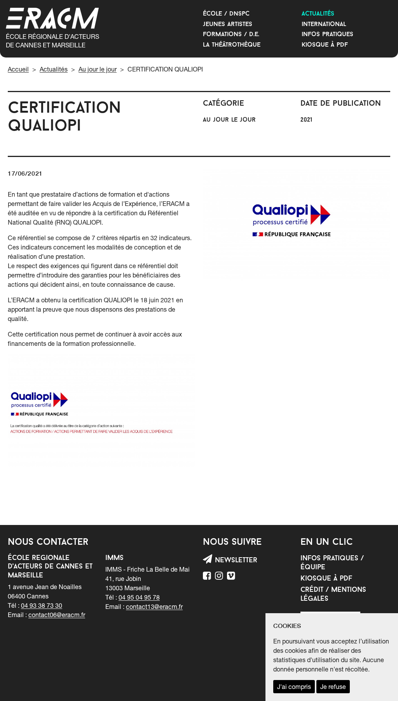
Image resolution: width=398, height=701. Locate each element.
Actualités (318, 14)
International (324, 24)
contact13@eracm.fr (154, 606)
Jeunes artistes (227, 24)
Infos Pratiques (327, 34)
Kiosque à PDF (325, 45)
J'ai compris (294, 686)
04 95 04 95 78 (139, 597)
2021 (306, 120)
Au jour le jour (98, 69)
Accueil (18, 69)
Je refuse (333, 686)
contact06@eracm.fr (56, 614)
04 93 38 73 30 (41, 605)
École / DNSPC (226, 14)
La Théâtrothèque (231, 45)
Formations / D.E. (231, 34)
